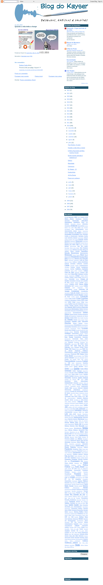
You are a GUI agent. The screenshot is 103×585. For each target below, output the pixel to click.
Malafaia (67, 417)
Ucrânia (67, 532)
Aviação (80, 239)
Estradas (70, 335)
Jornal (71, 399)
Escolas (78, 330)
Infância (74, 384)
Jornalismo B (77, 399)
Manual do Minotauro (73, 42)
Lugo (86, 412)
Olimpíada (67, 442)
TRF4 (75, 527)
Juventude (72, 403)
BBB (77, 244)
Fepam (82, 347)
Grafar (74, 370)
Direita (71, 314)
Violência (85, 541)
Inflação (79, 384)
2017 (68, 105)
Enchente (74, 326)
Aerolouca (78, 219)
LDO (73, 407)
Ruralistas (72, 501)
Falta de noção (73, 340)
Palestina (73, 447)
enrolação (67, 328)
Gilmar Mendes (78, 366)
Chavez (67, 277)
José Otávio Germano (70, 401)
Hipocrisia (81, 376)
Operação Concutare (75, 443)
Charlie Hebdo (84, 275)
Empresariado (84, 325)
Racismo (67, 482)
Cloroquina (68, 286)
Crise (73, 302)
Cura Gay (75, 303)
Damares (86, 303)
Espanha (76, 331)
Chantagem (72, 275)
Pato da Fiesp (69, 456)
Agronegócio (68, 222)
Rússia (78, 501)
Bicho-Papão (73, 246)
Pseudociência (78, 477)
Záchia (82, 545)
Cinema (66, 284)
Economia (68, 321)
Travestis (71, 527)
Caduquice (76, 260)
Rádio (71, 482)
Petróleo (85, 459)
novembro (71, 131)
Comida (75, 289)
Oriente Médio (80, 445)
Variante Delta (84, 534)
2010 (68, 125)
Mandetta (71, 417)
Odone (78, 440)
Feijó (75, 345)
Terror (86, 520)
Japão (83, 396)
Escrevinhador (71, 60)
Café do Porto (84, 260)
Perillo (82, 457)
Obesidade (85, 438)
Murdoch (82, 433)
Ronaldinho (84, 498)
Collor (86, 287)
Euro (66, 337)
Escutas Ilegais (69, 331)
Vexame (82, 537)
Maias (76, 415)
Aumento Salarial (72, 237)
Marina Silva (74, 422)
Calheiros (79, 263)
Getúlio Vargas (69, 366)
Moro (82, 432)
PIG (82, 461)
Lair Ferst (85, 403)
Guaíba (81, 374)
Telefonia (69, 518)
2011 (68, 122)
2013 (68, 117)
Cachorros (70, 260)
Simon (86, 511)
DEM (74, 307)
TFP (72, 522)
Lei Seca (72, 408)
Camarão (72, 265)
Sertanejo (71, 511)
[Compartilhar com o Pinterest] (48, 52)
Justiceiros (67, 403)
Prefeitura (85, 470)
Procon (86, 473)
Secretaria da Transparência (73, 506)
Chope (77, 279)
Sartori (71, 505)
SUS (69, 517)
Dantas (67, 305)
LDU (76, 407)
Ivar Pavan (77, 394)
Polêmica (73, 465)
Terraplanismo (80, 520)
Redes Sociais (69, 486)
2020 (68, 96)
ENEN (78, 326)
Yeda (77, 545)
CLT (73, 286)
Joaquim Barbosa (82, 398)
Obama (80, 438)
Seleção (85, 508)
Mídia (85, 428)
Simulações (67, 513)
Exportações (68, 338)
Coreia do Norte (84, 293)
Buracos (77, 258)
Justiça (86, 401)
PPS (75, 468)
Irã (65, 393)
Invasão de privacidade (76, 391)
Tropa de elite (74, 529)
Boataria (85, 248)
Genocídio (85, 364)
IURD (71, 394)
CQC (66, 302)
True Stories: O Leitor (74, 145)
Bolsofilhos (84, 251)
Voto (80, 542)
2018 (68, 102)
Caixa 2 (75, 261)
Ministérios (82, 430)
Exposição (75, 338)
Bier (79, 246)
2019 (68, 99)
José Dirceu (84, 399)
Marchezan (81, 419)
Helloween (76, 376)
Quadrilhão (85, 479)
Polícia (79, 465)
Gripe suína (75, 374)
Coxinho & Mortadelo (70, 300)
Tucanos (67, 530)
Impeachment (69, 383)
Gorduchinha (71, 172)
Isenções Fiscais (75, 393)
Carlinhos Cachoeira (81, 269)
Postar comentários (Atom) (28, 80)
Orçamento (72, 445)
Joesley (67, 399)
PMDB (85, 463)
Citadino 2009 (73, 284)
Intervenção (68, 389)
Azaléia (86, 239)
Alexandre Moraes (76, 224)
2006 (68, 209)
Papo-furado (74, 450)
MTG (76, 433)
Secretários (85, 506)
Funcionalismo (70, 361)
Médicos (67, 426)
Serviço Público (78, 512)
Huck (82, 379)
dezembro (71, 128)
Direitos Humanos (83, 314)
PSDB (72, 477)
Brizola (69, 258)
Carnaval (67, 270)
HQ (78, 379)
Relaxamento (76, 487)
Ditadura (67, 317)
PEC (69, 457)
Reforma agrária (78, 486)
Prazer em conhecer (74, 178)
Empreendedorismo (69, 325)
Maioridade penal (25, 56)
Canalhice (67, 267)
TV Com (81, 530)
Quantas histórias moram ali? (75, 50)
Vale (73, 534)
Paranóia (70, 452)
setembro (71, 137)
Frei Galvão (73, 359)
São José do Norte (80, 503)
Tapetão (76, 517)
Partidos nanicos (78, 454)
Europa (71, 337)
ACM (86, 217)
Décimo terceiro (79, 305)
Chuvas (78, 280)
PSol (86, 477)
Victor (86, 537)
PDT (66, 457)
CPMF (86, 300)
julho (70, 142)
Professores (67, 475)
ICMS (86, 379)
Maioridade (71, 163)
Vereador (77, 537)
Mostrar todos (84, 83)
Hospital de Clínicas (70, 379)
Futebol (85, 361)
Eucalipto (85, 335)
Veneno (86, 535)
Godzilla (71, 368)
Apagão (86, 227)
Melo (76, 426)
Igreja (75, 381)
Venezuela (68, 537)
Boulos (78, 255)
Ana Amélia (81, 225)
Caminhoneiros (83, 265)
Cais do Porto (68, 261)
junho (70, 182)
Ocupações (67, 440)
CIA (82, 280)
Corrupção (84, 296)
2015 (68, 111)
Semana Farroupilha (77, 510)
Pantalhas (75, 449)
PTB (69, 479)
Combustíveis (68, 289)
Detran (85, 312)
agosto (70, 139)
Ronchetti (79, 499)
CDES (66, 274)
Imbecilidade (84, 381)
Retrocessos (67, 491)
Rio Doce (83, 492)
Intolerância (77, 389)
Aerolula (85, 219)
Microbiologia (77, 428)
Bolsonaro (68, 255)
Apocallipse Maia (69, 229)
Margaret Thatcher (73, 420)
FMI (78, 354)
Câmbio (77, 265)
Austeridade (80, 237)
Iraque (68, 393)
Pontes (72, 466)
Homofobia (68, 377)
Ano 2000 (71, 227)
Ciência (76, 282)
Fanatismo (76, 342)
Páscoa (86, 454)
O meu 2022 (70, 72)
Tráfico (80, 523)
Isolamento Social (83, 393)
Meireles (72, 426)
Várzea (67, 535)
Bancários (85, 241)
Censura (80, 274)
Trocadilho (67, 529)
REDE (86, 484)
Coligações (80, 287)
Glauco (86, 366)
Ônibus (83, 442)
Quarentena (68, 481)
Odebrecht (73, 440)
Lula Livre (72, 414)
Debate (72, 305)
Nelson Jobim (75, 435)
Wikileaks (67, 545)
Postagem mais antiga (55, 76)
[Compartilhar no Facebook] (46, 52)
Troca (86, 527)
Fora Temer (69, 356)
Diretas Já (68, 316)
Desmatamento (77, 312)
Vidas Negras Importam (70, 539)
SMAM (69, 515)
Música (86, 433)
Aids (87, 222)
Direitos (75, 314)
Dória (79, 317)
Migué (66, 430)
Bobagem (67, 249)
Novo (79, 437)
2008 (68, 203)
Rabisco (85, 481)
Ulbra (76, 532)
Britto (66, 258)
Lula (66, 414)
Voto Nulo (85, 542)
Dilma (67, 314)
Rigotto (78, 492)
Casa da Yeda (69, 272)
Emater (86, 323)
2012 (68, 120)
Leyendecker (71, 410)
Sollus (73, 515)
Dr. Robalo (69, 319)
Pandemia (68, 449)
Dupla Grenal (81, 319)
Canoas (73, 267)
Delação (69, 307)
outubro (70, 134)
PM (81, 463)
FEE (72, 345)
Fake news (84, 338)
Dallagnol (80, 303)
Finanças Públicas (81, 350)
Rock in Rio (81, 496)
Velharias (81, 535)
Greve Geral (68, 374)
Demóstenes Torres (77, 309)
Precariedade (68, 470)
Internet (85, 388)
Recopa (82, 484)
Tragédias (85, 523)
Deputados (68, 310)
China (66, 279)
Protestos (78, 475)
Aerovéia (67, 220)
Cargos (72, 269)
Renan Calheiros (76, 489)
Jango (80, 396)
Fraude (67, 359)
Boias (71, 249)
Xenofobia (72, 545)
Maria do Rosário (83, 420)
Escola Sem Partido (70, 330)
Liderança (85, 410)
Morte (86, 432)
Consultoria (67, 293)
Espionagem (75, 333)
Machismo (67, 415)
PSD (69, 477)
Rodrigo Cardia (23, 65)
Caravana (67, 269)
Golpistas (68, 370)
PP (73, 468)
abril (69, 188)
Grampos (79, 370)
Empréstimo (68, 326)
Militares (75, 430)
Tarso (86, 517)
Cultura (66, 303)
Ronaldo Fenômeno (70, 499)
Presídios (85, 472)
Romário (78, 498)
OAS (76, 438)
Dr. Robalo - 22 (72, 169)
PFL (66, 461)
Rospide (84, 499)
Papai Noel (85, 449)
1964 (75, 217)
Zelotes (86, 545)
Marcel (66, 419)
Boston (74, 255)
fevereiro (71, 194)
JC (65, 398)
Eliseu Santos (77, 323)
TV (77, 530)
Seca (81, 505)
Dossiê (81, 317)
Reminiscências (68, 489)
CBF (86, 272)
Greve (86, 372)
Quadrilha (78, 479)
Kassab (77, 403)
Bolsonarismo (84, 253)
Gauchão (67, 364)
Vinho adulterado (75, 540)
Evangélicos (77, 337)
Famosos (70, 342)
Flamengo (73, 354)
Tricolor (78, 527)
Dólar (75, 317)
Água (82, 222)
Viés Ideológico (79, 539)
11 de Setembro (69, 217)
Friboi (78, 359)
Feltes (72, 347)
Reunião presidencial (77, 491)
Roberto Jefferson (72, 496)
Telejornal (75, 518)
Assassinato (85, 232)
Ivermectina (85, 394)
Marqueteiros (71, 424)
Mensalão (81, 426)
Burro (81, 258)
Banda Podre (72, 242)
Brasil (86, 255)
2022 (68, 90)
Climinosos (71, 166)
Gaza (77, 364)
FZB (69, 363)
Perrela (86, 457)
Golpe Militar (84, 368)
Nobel (76, 437)
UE (70, 532)
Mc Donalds (85, 424)
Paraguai (79, 450)
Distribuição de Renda (82, 316)
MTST (78, 433)
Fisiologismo (67, 354)
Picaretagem (75, 461)
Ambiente (74, 226)
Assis (80, 234)
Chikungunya (85, 277)
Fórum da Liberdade (79, 357)
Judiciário (80, 401)
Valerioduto (76, 534)
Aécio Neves (69, 219)
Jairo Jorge (74, 396)
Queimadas (74, 481)
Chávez (71, 277)
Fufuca (86, 359)
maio (70, 185)
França (86, 357)
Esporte (81, 333)
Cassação (77, 272)
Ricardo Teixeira (72, 492)
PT (65, 479)
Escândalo (85, 328)
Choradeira (72, 280)
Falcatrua (67, 340)
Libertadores (78, 410)
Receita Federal (76, 484)
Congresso (75, 291)
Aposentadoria (79, 229)
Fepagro (76, 347)
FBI (78, 343)
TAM (72, 517)
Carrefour (80, 270)
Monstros (67, 432)
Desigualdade (68, 312)
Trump (81, 529)
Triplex (83, 527)
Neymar (67, 437)
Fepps (86, 347)
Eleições (68, 323)
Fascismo (67, 344)
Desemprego (79, 310)
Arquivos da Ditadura (75, 232)
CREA (69, 302)
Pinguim (86, 461)
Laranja (67, 405)
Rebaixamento (68, 484)
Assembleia (68, 234)
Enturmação (73, 328)
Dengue (85, 309)
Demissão (85, 307)
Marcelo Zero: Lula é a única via (76, 31)
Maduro (72, 415)
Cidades (72, 282)
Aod (82, 227)
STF (66, 517)
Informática (85, 384)
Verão (72, 537)
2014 (68, 114)
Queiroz (80, 481)
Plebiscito (76, 463)
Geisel (80, 364)
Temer (81, 519)
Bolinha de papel (77, 249)
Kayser (81, 403)
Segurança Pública (76, 508)
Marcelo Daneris (72, 419)
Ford (83, 356)
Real (87, 482)
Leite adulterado (80, 408)
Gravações (85, 370)
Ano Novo (77, 227)
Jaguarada (68, 396)
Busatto (85, 258)
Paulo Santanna (78, 456)
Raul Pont (75, 482)
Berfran (67, 246)
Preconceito (77, 470)
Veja (76, 536)
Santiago (72, 503)
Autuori (86, 237)
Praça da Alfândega (83, 468)
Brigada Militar (83, 257)
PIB (69, 461)
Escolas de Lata (84, 330)
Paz (84, 456)
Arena (66, 232)
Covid (78, 298)
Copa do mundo (75, 293)
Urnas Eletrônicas (83, 532)
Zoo (73, 547)
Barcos (86, 242)
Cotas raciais (72, 298)
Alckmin (67, 224)
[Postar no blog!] (42, 52)
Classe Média (83, 284)
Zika (66, 547)
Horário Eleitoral (83, 377)
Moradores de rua (74, 432)
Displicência (73, 316)
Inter (70, 388)
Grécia (76, 372)
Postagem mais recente (22, 76)
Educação (85, 321)
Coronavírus (69, 295)
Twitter (86, 530)
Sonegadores (78, 515)
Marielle (67, 422)
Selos (66, 510)
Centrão (85, 274)
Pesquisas (68, 459)
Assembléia (75, 234)
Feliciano (67, 347)
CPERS (79, 300)
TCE (66, 518)
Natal (69, 435)
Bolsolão (67, 253)
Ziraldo (68, 547)
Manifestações (78, 417)
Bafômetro (72, 241)
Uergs (73, 532)
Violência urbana (71, 542)
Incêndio (81, 382)
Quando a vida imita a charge (76, 148)
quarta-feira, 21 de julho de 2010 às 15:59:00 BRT (31, 69)
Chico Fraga (77, 277)
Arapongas (85, 231)
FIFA (83, 349)
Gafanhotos (78, 363)
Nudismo (84, 437)
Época (78, 328)
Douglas (86, 317)
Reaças (83, 482)
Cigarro (86, 282)
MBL (80, 424)
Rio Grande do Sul (77, 494)
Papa (80, 449)
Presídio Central (76, 472)
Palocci (86, 447)
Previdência (68, 473)
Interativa (75, 388)
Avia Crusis (75, 239)
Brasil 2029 (68, 256)
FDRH (82, 343)
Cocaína (81, 285)
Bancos (67, 242)
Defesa (70, 160)
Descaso (73, 310)
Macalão (79, 414)
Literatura (75, 412)
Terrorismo (67, 522)
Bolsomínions (75, 253)
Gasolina (85, 363)
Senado (85, 510)
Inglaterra (67, 386)
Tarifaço (81, 517)
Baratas (82, 242)
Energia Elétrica (84, 326)
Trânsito (77, 525)
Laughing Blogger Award (76, 405)
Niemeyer (72, 437)
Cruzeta (78, 302)
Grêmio (81, 372)
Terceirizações (72, 520)
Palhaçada (79, 447)
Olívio (78, 442)
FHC (70, 349)
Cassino (82, 272)
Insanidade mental (75, 386)
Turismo (73, 530)
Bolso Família (75, 251)
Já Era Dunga (72, 175)
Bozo (82, 255)
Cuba (82, 302)
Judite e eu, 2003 (72, 44)
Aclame (82, 217)
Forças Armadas (77, 356)
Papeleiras (68, 450)
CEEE (69, 274)
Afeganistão (75, 220)
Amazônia (67, 225)
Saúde (76, 505)
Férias (66, 349)
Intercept (80, 388)
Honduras (74, 377)
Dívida (72, 317)
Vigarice (85, 539)
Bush (66, 260)
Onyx (66, 443)
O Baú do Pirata (72, 49)
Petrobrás (74, 459)
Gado (73, 363)
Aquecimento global (71, 231)
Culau (86, 302)
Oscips (86, 445)
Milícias (70, 430)
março (70, 191)
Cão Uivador (70, 71)
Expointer (85, 337)
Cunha (70, 304)
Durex (86, 319)
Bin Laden (84, 246)
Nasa (66, 435)
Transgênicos (68, 525)
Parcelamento (77, 452)
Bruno (73, 258)
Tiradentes (80, 522)
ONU (87, 442)
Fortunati (71, 357)
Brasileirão (75, 257)
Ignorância (68, 381)
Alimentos (85, 224)
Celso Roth (74, 274)
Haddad (71, 376)
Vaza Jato (72, 535)
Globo (67, 368)
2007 (68, 206)
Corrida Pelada (75, 296)
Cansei (78, 267)
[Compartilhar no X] (44, 52)
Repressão (85, 489)
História (86, 376)
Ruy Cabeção (84, 501)
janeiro (70, 197)
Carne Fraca (74, 270)
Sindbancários (73, 513)
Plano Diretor (69, 463)
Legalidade (80, 407)
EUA (80, 335)
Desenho (86, 310)
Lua (83, 412)
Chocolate (71, 279)
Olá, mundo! (70, 61)
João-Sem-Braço (71, 398)
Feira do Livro (83, 345)
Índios (69, 384)
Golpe (77, 368)
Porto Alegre (79, 467)
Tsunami (86, 529)
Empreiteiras (77, 325)
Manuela (85, 417)
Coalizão (77, 285)
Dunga (75, 319)
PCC (87, 456)
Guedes (85, 374)
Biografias (67, 248)
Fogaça (82, 354)
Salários (67, 503)
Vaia (70, 534)
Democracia (68, 309)
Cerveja (66, 275)
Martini (77, 424)
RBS (31, 56)
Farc (87, 342)
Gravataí (67, 372)
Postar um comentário (21, 73)
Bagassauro (79, 241)
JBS (87, 396)
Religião (85, 487)
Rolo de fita (71, 498)
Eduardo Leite (76, 321)
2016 (68, 108)
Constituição (84, 291)
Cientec (81, 282)
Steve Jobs (85, 515)
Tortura (86, 522)
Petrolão (80, 459)
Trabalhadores (69, 523)
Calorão (85, 263)
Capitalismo (84, 267)
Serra (66, 512)
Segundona (67, 508)
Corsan (66, 298)
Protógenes (85, 475)
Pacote (67, 447)
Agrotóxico (77, 222)
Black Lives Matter (74, 248)
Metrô (86, 426)
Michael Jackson (69, 428)
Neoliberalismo (83, 435)
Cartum (86, 270)
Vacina (66, 534)
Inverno (86, 391)
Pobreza (67, 465)
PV (73, 479)
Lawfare (70, 407)
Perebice (78, 457)
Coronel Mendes (78, 295)
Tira (75, 522)
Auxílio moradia (68, 239)
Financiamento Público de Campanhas (76, 352)
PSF (84, 477)
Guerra (67, 376)
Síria (84, 513)
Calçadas (72, 263)
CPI (82, 300)
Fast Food (74, 343)
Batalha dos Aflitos (70, 244)
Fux (65, 363)
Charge (77, 275)
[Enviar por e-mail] (40, 52)
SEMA (70, 510)
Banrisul (78, 242)
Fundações (79, 361)
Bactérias (67, 241)
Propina (73, 475)
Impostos (75, 382)
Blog (81, 248)
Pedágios (73, 457)
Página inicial (39, 76)
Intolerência (85, 389)
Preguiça (67, 472)
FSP (82, 359)
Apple (86, 229)
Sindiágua (80, 513)
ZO (71, 547)
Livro (80, 412)
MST (73, 433)
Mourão (67, 433)
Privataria (77, 474)
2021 (68, 93)
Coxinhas (84, 298)
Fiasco (74, 349)
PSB (66, 477)
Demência (79, 307)
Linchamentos (68, 412)
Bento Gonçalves (83, 244)
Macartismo (85, 414)
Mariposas (81, 422)
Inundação (67, 391)
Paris (82, 452)
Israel (66, 394)
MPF (70, 433)
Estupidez (76, 335)
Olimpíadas (73, 442)
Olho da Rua (84, 440)
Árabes (79, 231)
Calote (67, 265)
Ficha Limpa (79, 349)
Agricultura (85, 220)
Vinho (66, 540)
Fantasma (82, 342)
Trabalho (76, 523)
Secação (85, 505)
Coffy (73, 287)
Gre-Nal (71, 372)
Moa (86, 430)
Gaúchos (73, 364)
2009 (68, 200)
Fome (86, 354)
